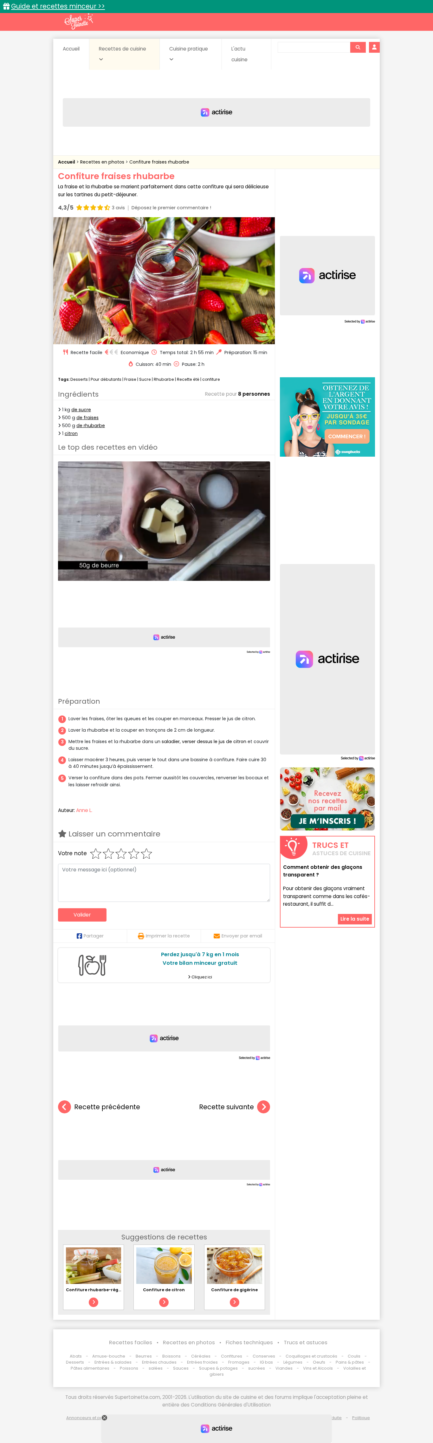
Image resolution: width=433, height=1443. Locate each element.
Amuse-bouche (108, 1356)
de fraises (87, 417)
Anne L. (84, 810)
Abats (76, 1356)
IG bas (266, 1362)
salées (156, 1368)
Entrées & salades (113, 1362)
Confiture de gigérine (234, 1289)
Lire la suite (354, 919)
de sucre (81, 409)
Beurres (144, 1356)
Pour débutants (106, 379)
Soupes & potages (218, 1368)
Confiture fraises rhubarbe (159, 162)
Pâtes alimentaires (90, 1368)
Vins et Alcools (318, 1368)
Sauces (181, 1368)
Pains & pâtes (350, 1362)
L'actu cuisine (239, 54)
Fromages (238, 1362)
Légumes (292, 1362)
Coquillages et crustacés (311, 1356)
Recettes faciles (130, 1342)
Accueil (71, 48)
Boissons (171, 1356)
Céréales (200, 1356)
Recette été (188, 379)
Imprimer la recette (168, 936)
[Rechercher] (358, 47)
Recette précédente (107, 1106)
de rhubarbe (90, 425)
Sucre (145, 379)
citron (71, 433)
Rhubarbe (164, 379)
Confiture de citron (164, 1289)
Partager (94, 936)
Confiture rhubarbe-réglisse (97, 1289)
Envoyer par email (242, 936)
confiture (211, 379)
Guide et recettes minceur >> (58, 6)
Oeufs (319, 1362)
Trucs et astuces (305, 1342)
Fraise (130, 379)
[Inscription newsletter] (327, 799)
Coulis (354, 1356)
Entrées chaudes (159, 1362)
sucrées (256, 1368)
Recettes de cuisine (122, 48)
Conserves (264, 1356)
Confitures (231, 1356)
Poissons (129, 1368)
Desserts (79, 379)
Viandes (284, 1368)
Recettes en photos (103, 162)
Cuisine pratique (188, 48)
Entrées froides (202, 1362)
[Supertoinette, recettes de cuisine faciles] (78, 21)
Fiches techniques (249, 1342)
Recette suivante (226, 1106)
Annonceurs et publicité (90, 1417)
